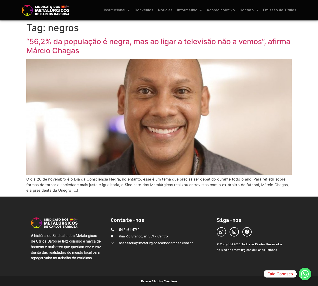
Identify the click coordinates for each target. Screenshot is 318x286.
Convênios (144, 10)
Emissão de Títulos (279, 10)
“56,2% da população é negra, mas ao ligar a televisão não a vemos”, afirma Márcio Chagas (158, 46)
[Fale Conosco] (305, 274)
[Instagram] (234, 232)
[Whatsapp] (221, 232)
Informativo (187, 10)
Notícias (165, 10)
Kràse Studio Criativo (159, 281)
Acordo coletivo (221, 10)
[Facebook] (247, 232)
